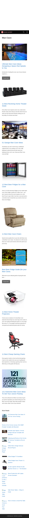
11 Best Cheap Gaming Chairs (13, 354)
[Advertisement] (14, 15)
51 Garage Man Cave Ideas (12, 143)
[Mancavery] (7, 32)
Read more (6, 78)
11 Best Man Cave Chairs (11, 234)
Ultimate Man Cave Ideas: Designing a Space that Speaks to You (14, 66)
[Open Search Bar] (23, 32)
